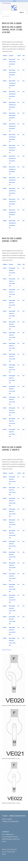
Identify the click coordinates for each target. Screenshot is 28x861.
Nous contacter (6, 650)
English (14, 1)
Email (4, 854)
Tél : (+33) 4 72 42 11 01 (6, 3)
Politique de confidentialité (10, 821)
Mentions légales (7, 819)
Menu (21, 12)
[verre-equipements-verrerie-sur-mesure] (14, 8)
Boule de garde (5, 16)
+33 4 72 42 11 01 (12, 849)
